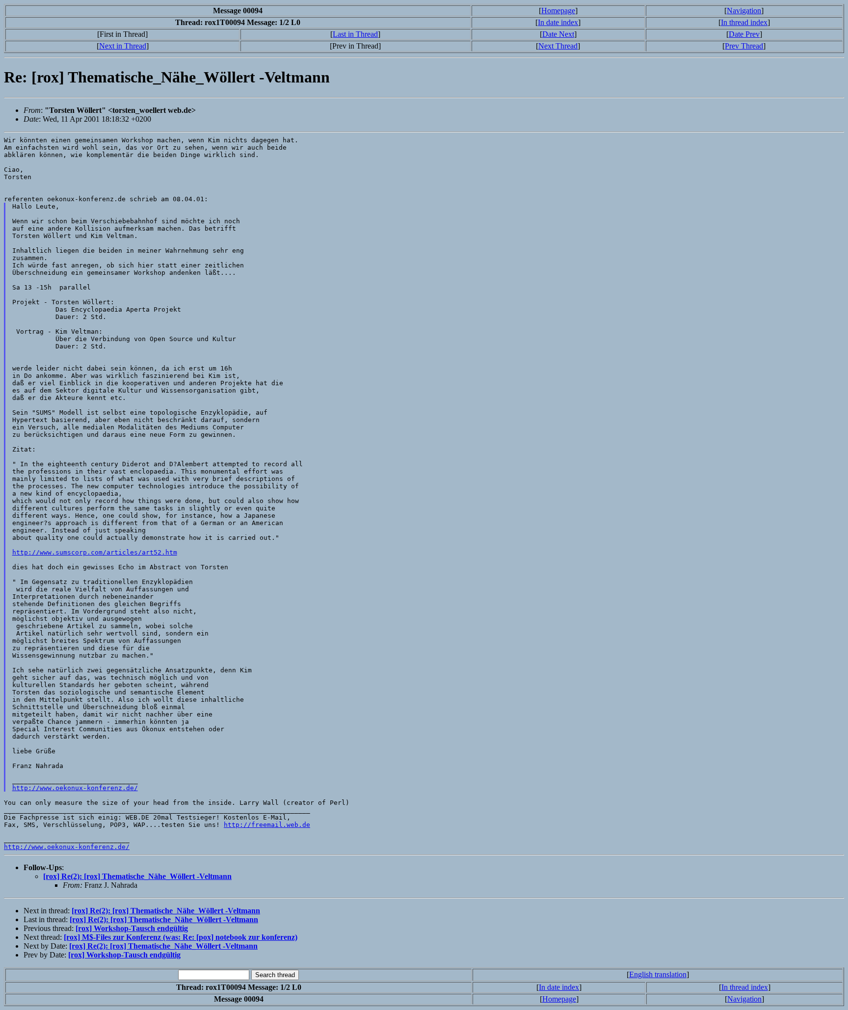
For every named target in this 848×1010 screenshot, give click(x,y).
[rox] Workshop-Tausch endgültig (132, 928)
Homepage (558, 10)
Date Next (558, 34)
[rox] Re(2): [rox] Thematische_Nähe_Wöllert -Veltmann (137, 876)
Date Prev (744, 34)
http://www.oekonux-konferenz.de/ (75, 788)
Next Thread (558, 46)
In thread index (744, 22)
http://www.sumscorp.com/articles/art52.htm (94, 552)
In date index (558, 22)
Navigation (744, 10)
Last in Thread (355, 34)
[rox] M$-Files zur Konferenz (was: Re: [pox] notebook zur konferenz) (180, 937)
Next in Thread (122, 46)
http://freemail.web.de (267, 824)
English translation (658, 974)
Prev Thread (744, 46)
